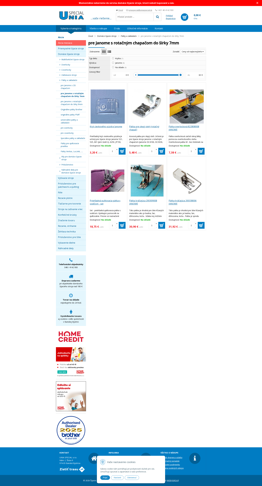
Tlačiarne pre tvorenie (69, 203)
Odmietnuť (131, 477)
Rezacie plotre (65, 198)
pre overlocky (67, 128)
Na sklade (120, 67)
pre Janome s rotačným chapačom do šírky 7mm (72, 95)
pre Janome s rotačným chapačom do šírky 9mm (72, 103)
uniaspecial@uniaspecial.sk (140, 10)
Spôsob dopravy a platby (171, 457)
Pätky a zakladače (129, 36)
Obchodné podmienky (170, 464)
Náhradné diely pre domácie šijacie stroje (71, 171)
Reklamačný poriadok (169, 461)
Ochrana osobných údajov (172, 468)
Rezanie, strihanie (67, 225)
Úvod (120, 10)
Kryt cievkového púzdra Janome (106, 126)
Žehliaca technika (67, 231)
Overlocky (65, 64)
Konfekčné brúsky (67, 214)
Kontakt (159, 28)
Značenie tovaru (66, 220)
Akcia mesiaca (65, 42)
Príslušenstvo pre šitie (69, 237)
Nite (60, 192)
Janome (119, 63)
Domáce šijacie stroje (107, 36)
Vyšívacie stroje (66, 178)
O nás (117, 28)
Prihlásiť (169, 15)
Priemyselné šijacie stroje (71, 48)
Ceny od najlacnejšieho (192, 51)
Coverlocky (66, 70)
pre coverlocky (67, 133)
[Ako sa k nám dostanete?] (72, 470)
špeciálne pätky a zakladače (73, 138)
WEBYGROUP (173, 480)
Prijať (105, 477)
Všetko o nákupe (98, 28)
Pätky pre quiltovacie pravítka (70, 145)
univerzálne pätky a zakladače (69, 121)
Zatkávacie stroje (69, 75)
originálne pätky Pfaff (70, 114)
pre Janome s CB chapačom (68, 86)
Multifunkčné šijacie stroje (72, 59)
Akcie (61, 37)
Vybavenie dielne (66, 242)
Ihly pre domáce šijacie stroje (71, 158)
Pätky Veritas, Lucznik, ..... (72, 151)
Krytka (119, 58)
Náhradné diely (66, 248)
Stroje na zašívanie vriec (70, 209)
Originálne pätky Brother (71, 109)
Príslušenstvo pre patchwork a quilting (68, 185)
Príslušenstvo (67, 164)
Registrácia (170, 18)
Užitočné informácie (137, 28)
